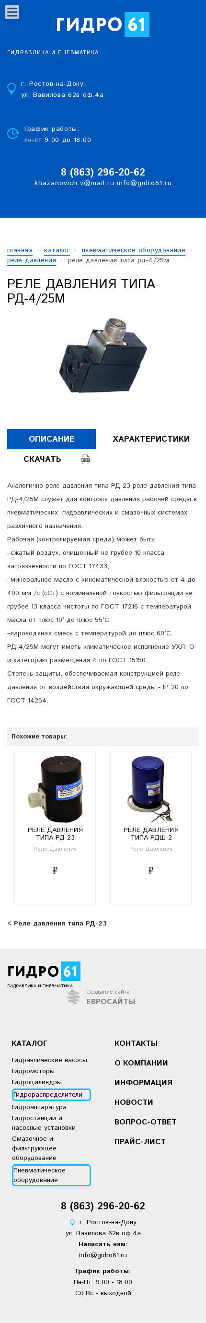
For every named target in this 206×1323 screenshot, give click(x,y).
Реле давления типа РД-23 (55, 834)
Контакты (136, 1043)
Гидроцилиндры (37, 1082)
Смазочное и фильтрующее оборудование (34, 1148)
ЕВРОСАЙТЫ (110, 1002)
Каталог (29, 1043)
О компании (141, 1063)
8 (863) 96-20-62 (103, 173)
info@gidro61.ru (144, 183)
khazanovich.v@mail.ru (74, 183)
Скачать (42, 459)
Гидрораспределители (47, 1095)
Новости (133, 1102)
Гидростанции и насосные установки (44, 1123)
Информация (143, 1083)
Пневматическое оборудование (39, 1175)
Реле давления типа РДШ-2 (151, 834)
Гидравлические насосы (49, 1060)
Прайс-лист (140, 1141)
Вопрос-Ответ (145, 1122)
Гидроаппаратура (39, 1107)
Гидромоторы (33, 1071)
